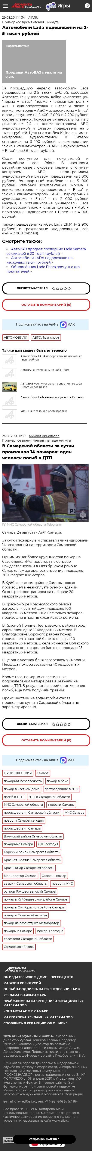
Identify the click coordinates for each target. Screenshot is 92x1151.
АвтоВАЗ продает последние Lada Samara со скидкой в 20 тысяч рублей (46, 251)
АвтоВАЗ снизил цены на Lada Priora (45, 369)
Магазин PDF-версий (22, 983)
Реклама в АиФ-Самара (24, 995)
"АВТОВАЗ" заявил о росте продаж (44, 411)
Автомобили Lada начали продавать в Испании (52, 397)
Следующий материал (44, 1139)
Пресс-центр (61, 977)
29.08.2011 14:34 (13, 18)
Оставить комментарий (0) (46, 305)
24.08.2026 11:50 (13, 436)
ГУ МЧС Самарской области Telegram (31, 524)
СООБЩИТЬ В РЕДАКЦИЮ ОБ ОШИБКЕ (35, 1023)
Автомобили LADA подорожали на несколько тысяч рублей (39, 260)
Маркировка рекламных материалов (38, 1017)
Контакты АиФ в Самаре (25, 1011)
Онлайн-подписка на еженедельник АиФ (41, 989)
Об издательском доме (25, 977)
